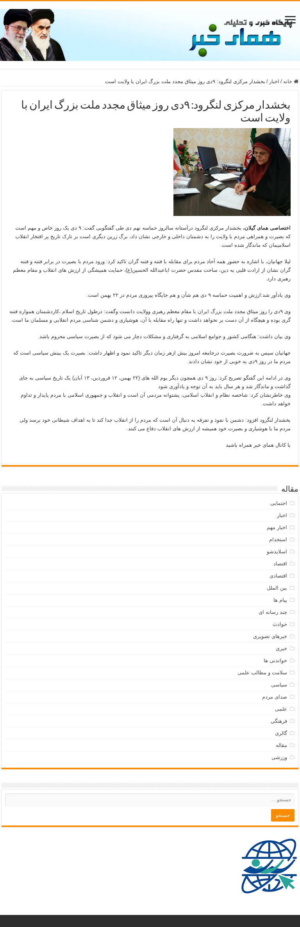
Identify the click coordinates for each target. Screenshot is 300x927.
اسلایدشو (277, 551)
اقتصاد (280, 564)
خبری (281, 648)
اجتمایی (278, 503)
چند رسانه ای (273, 612)
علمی (281, 709)
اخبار (274, 81)
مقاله (281, 745)
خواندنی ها (275, 660)
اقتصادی (278, 576)
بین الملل (277, 588)
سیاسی (279, 685)
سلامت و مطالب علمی (262, 673)
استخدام (278, 539)
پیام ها (280, 600)
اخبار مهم (277, 527)
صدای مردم (274, 697)
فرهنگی (279, 721)
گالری (281, 733)
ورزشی (279, 757)
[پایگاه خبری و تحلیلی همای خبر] (150, 33)
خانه (288, 81)
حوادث (280, 624)
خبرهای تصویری (270, 636)
